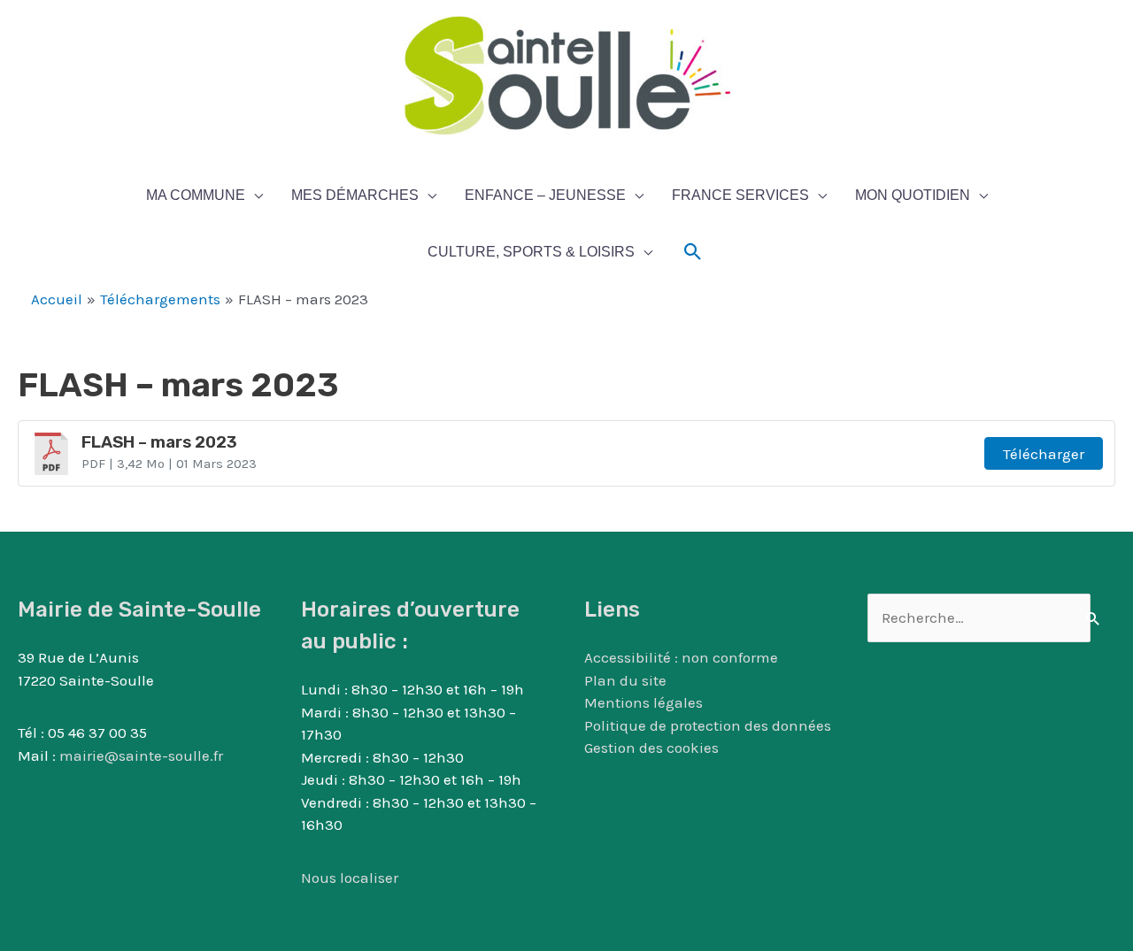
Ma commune (195, 195)
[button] (693, 252)
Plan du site (625, 680)
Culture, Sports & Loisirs (531, 251)
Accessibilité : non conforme (681, 657)
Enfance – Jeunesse (545, 195)
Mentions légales (643, 702)
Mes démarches (355, 195)
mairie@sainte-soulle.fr (141, 755)
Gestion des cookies (651, 747)
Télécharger (1043, 454)
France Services (740, 195)
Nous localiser (349, 877)
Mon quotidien (912, 195)
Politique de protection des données (707, 725)
